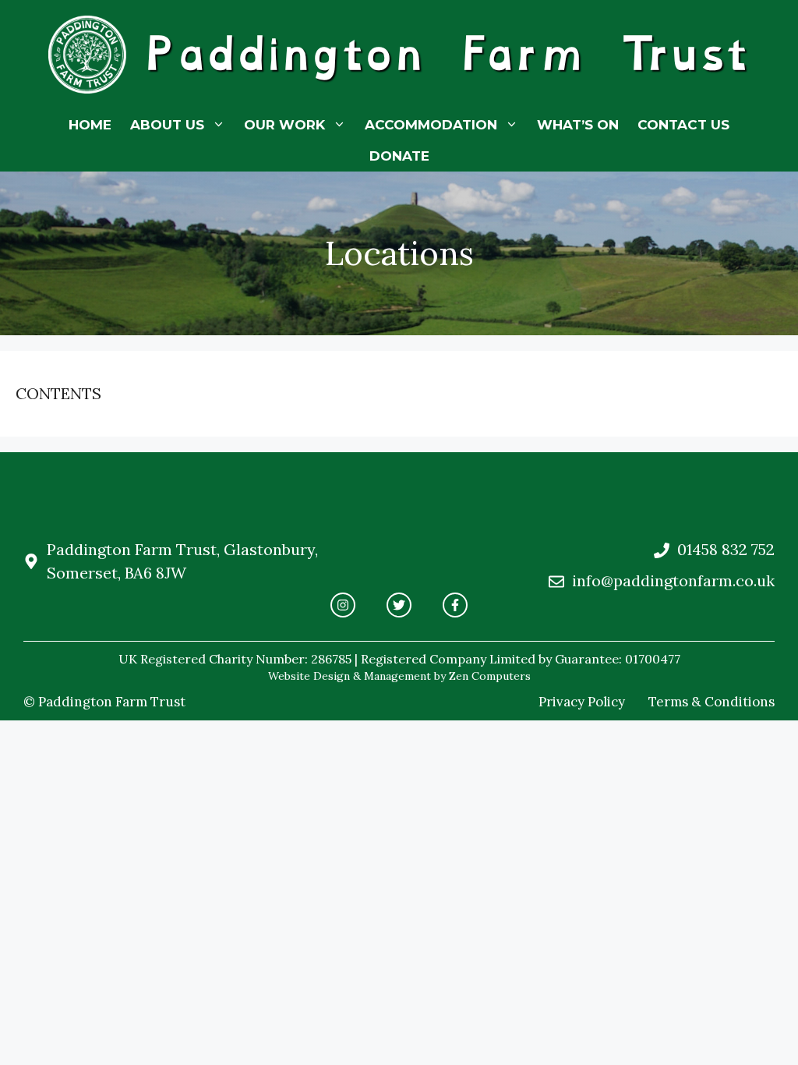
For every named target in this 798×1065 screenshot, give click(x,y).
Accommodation (431, 125)
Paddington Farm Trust (446, 54)
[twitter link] (399, 605)
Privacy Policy (581, 701)
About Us (167, 125)
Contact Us (683, 125)
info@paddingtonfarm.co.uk (673, 580)
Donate (399, 156)
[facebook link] (455, 605)
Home (90, 125)
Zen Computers (490, 676)
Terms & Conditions (711, 701)
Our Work (284, 125)
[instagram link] (342, 605)
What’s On (578, 125)
